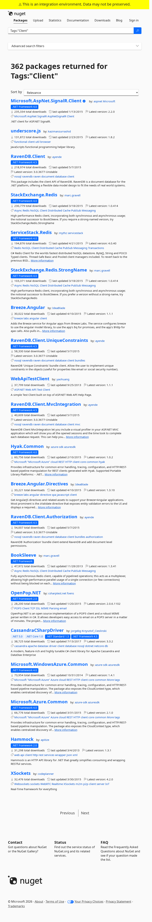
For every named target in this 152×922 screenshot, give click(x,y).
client (31, 142)
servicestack (75, 233)
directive (45, 494)
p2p (85, 784)
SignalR (42, 116)
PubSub (76, 210)
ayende (57, 157)
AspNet (32, 116)
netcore (99, 646)
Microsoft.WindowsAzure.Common (49, 664)
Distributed (55, 210)
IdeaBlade (58, 308)
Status (60, 842)
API (34, 389)
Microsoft (109, 101)
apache (32, 646)
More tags (113, 680)
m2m (79, 784)
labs (26, 318)
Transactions (96, 248)
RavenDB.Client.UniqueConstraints (49, 340)
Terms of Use (55, 901)
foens (70, 593)
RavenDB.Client (28, 156)
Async (18, 210)
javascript (63, 494)
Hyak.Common (27, 446)
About (39, 901)
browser (45, 142)
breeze (18, 318)
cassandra (20, 646)
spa (54, 494)
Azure (54, 680)
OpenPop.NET (26, 593)
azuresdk (70, 447)
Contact (15, 842)
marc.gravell (72, 195)
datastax (43, 646)
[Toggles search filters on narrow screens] (137, 46)
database (61, 176)
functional (20, 142)
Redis (26, 210)
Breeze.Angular (28, 307)
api (22, 755)
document (47, 176)
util (37, 142)
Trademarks (16, 906)
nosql (17, 176)
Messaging (89, 210)
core (83, 462)
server (101, 784)
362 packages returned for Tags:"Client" (59, 71)
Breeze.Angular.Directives (39, 484)
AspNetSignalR (56, 116)
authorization (94, 537)
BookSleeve (23, 555)
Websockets (21, 784)
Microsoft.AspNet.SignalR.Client (46, 101)
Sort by (16, 92)
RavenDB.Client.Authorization (44, 517)
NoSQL (34, 210)
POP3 (18, 608)
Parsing (54, 608)
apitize (45, 740)
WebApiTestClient (30, 379)
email (63, 608)
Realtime (57, 784)
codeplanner (46, 774)
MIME (45, 608)
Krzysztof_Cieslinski (94, 631)
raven (37, 176)
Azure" (45, 462)
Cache (66, 210)
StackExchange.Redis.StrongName (49, 270)
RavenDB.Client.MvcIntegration (46, 404)
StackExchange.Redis (34, 195)
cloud (54, 462)
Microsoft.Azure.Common (39, 702)
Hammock (22, 739)
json (69, 755)
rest (41, 755)
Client (70, 116)
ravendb (27, 176)
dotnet (89, 646)
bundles (80, 360)
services (49, 755)
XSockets (21, 773)
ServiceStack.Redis (31, 232)
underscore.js (26, 131)
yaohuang (63, 379)
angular (34, 318)
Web (28, 389)
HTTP (68, 462)
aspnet (98, 101)
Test (39, 389)
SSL (38, 608)
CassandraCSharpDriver (37, 630)
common (92, 462)
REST (61, 462)
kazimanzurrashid (59, 131)
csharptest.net (57, 593)
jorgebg (76, 631)
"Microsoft (34, 462)
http (35, 755)
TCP (32, 608)
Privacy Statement (118, 901)
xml (75, 755)
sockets (35, 784)
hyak (102, 462)
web (17, 755)
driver (53, 646)
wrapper (60, 755)
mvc (77, 424)
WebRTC (45, 784)
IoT (107, 784)
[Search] (137, 30)
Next (85, 812)
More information (42, 260)
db (106, 646)
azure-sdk (57, 447)
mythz (63, 233)
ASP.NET (19, 389)
